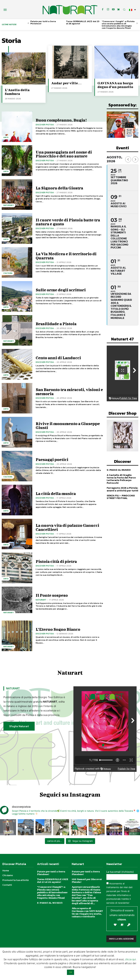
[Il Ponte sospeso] (17, 602)
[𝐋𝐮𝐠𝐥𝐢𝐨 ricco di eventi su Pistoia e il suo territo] (79, 827)
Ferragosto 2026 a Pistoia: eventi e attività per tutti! (122, 489)
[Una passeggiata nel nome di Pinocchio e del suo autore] (17, 160)
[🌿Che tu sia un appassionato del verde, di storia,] (61, 827)
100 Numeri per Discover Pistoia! (87, 880)
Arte (5, 137)
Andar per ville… (66, 83)
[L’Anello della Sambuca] (24, 68)
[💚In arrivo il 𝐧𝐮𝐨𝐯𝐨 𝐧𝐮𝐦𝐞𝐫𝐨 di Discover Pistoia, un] (8, 827)
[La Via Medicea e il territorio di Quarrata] (17, 262)
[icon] (118, 9)
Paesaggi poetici (52, 459)
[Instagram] (107, 9)
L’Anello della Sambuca (17, 92)
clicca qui (130, 959)
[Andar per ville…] (70, 62)
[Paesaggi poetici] (17, 466)
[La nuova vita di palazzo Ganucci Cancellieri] (17, 534)
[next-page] (137, 23)
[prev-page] (28, 23)
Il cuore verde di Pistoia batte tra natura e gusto (68, 221)
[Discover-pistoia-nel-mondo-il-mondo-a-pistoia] (70, 9)
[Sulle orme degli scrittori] (17, 296)
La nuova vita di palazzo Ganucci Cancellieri (67, 527)
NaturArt (8, 205)
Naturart (41, 599)
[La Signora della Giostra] (17, 194)
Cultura (7, 273)
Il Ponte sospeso (52, 595)
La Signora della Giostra (59, 188)
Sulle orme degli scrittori (61, 289)
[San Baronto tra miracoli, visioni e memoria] (17, 398)
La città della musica (56, 493)
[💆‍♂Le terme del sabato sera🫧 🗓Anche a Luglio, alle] (114, 827)
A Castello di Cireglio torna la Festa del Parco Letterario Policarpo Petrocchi (121, 479)
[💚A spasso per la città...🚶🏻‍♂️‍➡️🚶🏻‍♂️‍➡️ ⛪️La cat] (44, 827)
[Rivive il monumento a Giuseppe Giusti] (17, 432)
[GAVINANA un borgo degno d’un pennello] (116, 62)
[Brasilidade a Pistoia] (17, 330)
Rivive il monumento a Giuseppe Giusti (68, 425)
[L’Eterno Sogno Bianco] (17, 635)
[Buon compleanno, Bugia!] (17, 126)
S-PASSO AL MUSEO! (119, 470)
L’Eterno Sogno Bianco (58, 629)
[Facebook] (102, 9)
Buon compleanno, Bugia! (61, 120)
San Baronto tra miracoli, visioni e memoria (69, 391)
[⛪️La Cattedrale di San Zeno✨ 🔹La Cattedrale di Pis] (26, 827)
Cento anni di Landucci (58, 357)
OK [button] (70, 972)
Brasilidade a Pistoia (56, 323)
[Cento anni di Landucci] (17, 364)
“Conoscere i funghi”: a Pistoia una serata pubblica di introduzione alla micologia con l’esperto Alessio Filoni (118, 25)
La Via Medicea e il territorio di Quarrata (66, 255)
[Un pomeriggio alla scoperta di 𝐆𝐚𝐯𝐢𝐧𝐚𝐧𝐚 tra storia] (132, 827)
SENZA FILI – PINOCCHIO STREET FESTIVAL (121, 497)
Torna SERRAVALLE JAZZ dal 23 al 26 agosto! (82, 22)
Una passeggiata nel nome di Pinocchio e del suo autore (64, 154)
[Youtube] (113, 9)
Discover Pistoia (45, 124)
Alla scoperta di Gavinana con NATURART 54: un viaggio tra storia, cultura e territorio (87, 912)
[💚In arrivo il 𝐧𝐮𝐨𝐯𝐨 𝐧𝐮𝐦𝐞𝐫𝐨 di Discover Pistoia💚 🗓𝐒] (97, 827)
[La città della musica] (17, 500)
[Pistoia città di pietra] (17, 568)
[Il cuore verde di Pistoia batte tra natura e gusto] (17, 228)
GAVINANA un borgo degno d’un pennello (115, 85)
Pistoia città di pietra (56, 561)
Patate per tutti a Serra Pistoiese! (43, 22)
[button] (132, 10)
